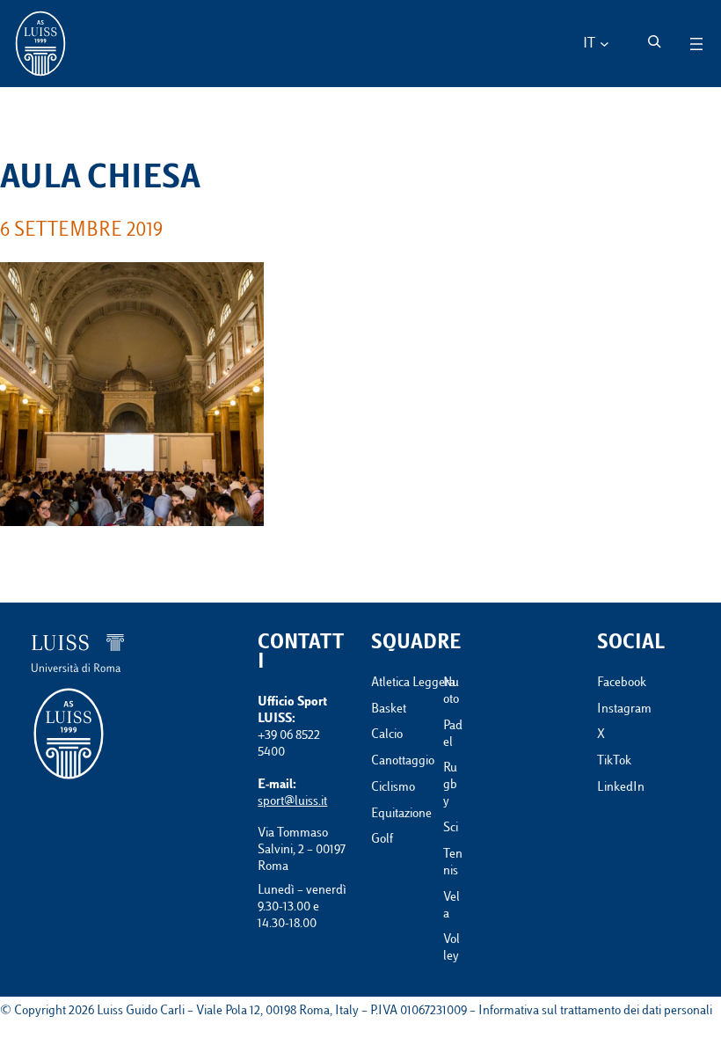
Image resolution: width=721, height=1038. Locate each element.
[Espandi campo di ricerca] (654, 41)
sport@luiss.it (292, 801)
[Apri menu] (696, 44)
